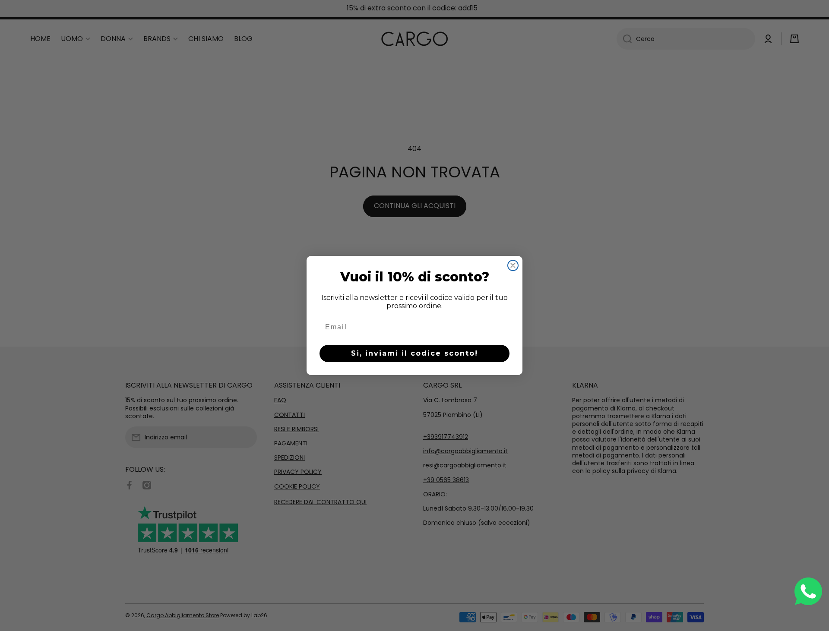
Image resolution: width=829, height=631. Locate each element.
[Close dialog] (513, 265)
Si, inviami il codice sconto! (414, 353)
